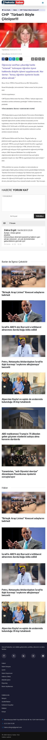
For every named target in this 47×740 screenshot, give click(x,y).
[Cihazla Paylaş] (20, 58)
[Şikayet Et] (42, 244)
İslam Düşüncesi (7, 673)
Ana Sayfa (7, 10)
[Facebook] (3, 58)
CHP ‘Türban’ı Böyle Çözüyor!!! (29, 10)
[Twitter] (6, 58)
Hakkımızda (5, 695)
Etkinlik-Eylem (6, 680)
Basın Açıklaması (7, 686)
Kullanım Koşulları (7, 705)
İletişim (4, 698)
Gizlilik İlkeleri (6, 702)
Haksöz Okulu (6, 676)
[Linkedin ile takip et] (23, 656)
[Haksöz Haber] (13, 3)
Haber (15, 10)
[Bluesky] (10, 58)
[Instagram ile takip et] (33, 656)
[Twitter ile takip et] (14, 656)
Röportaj (4, 683)
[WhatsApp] (17, 58)
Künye (4, 712)
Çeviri (3, 670)
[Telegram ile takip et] (43, 656)
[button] (36, 58)
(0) (15, 244)
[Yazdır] (32, 58)
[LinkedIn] (13, 58)
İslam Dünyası (6, 666)
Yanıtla (8, 244)
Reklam (4, 708)
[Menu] (42, 3)
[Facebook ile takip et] (4, 656)
